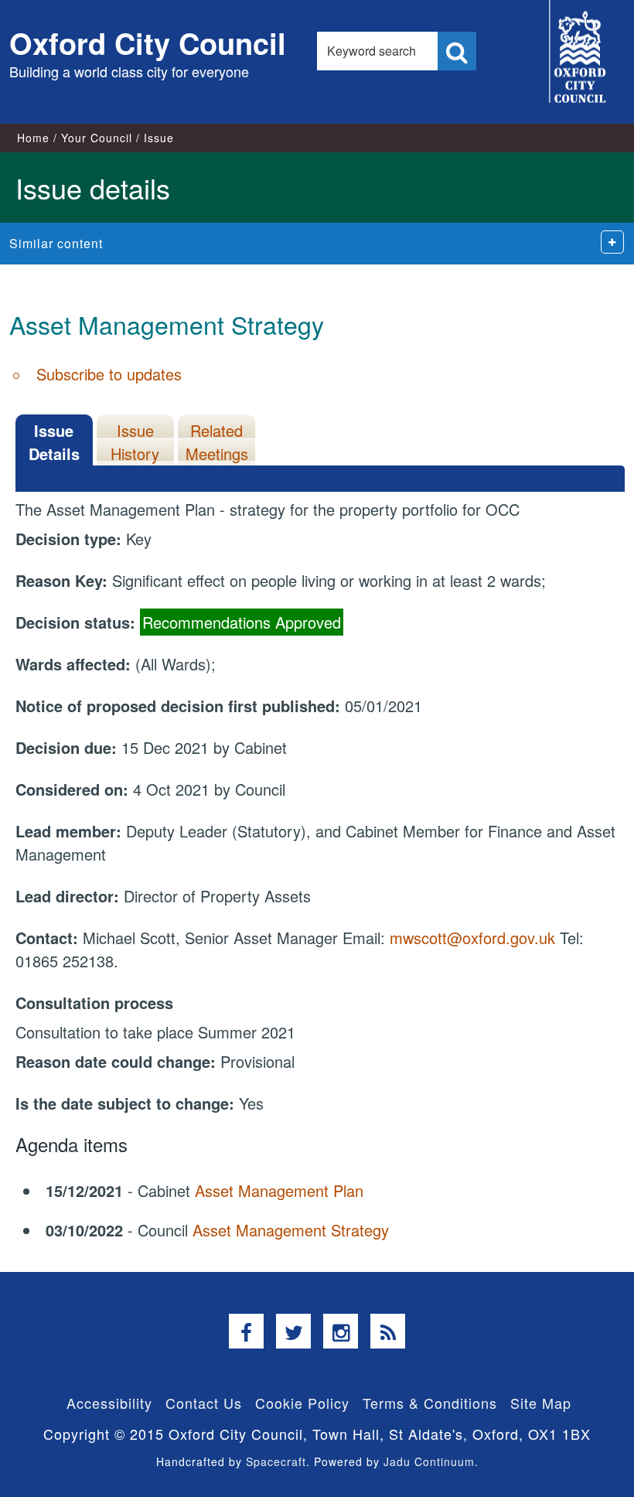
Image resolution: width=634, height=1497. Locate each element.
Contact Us (203, 1403)
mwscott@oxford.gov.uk (472, 937)
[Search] (457, 51)
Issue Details (54, 442)
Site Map (540, 1403)
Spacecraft (276, 1461)
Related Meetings (217, 442)
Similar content (56, 243)
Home (33, 137)
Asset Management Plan (279, 1190)
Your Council (96, 137)
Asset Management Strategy (291, 1230)
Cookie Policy (302, 1403)
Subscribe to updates (109, 374)
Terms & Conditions (430, 1403)
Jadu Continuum (429, 1461)
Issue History (135, 442)
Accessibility (109, 1403)
